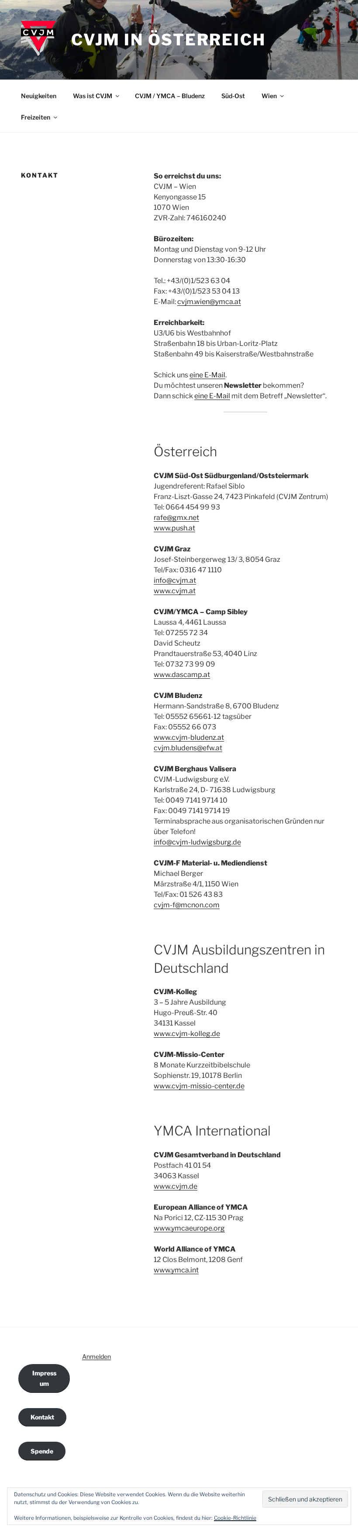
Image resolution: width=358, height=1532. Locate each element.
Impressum (44, 1378)
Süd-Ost (233, 95)
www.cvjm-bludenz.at (189, 737)
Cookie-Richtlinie (235, 1518)
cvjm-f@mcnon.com (187, 905)
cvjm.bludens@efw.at (188, 748)
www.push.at (174, 528)
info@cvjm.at (175, 580)
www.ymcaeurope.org (189, 1228)
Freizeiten (35, 117)
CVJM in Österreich (168, 39)
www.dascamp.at (182, 674)
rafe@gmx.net (176, 517)
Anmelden (96, 1356)
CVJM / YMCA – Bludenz (170, 95)
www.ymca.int (176, 1270)
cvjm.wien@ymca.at (209, 302)
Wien (269, 95)
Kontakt (42, 1417)
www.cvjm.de (175, 1186)
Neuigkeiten (38, 95)
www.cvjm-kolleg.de (187, 1033)
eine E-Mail (207, 375)
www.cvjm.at (175, 591)
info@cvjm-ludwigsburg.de (197, 842)
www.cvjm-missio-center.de (199, 1086)
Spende (42, 1451)
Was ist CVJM (92, 95)
